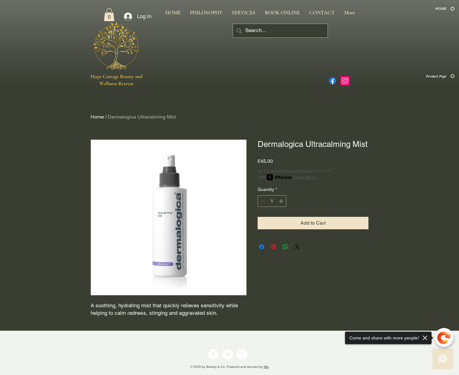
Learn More (304, 177)
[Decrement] (262, 201)
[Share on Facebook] (261, 247)
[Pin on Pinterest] (273, 247)
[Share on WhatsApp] (285, 247)
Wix (266, 366)
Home (97, 117)
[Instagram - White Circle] (242, 354)
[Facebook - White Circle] (213, 354)
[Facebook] (332, 80)
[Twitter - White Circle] (228, 354)
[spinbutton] (272, 201)
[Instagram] (345, 80)
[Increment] (281, 201)
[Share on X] (297, 247)
